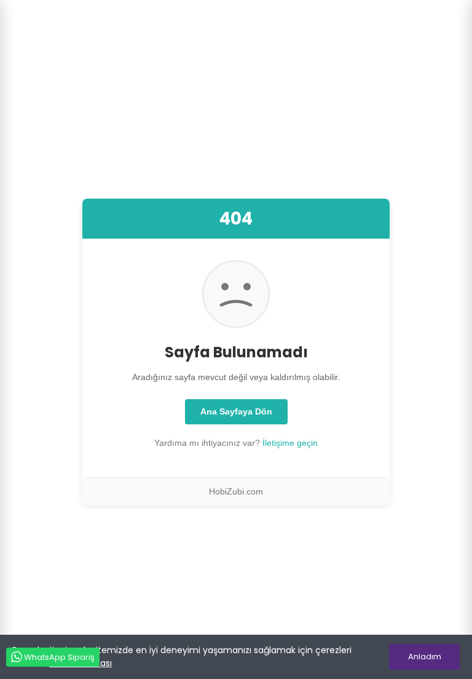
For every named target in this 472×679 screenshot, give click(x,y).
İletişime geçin (290, 443)
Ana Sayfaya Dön (236, 411)
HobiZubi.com (236, 491)
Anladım (424, 656)
